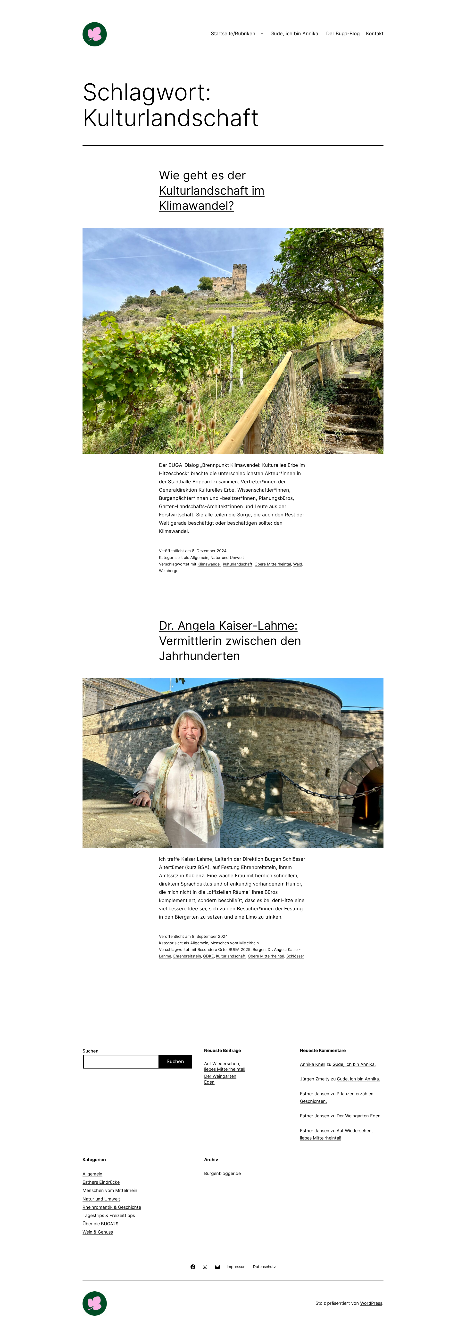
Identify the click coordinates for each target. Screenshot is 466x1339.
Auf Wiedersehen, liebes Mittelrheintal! (224, 1066)
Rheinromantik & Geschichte (112, 1207)
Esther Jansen (314, 1093)
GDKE (208, 956)
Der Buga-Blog (343, 33)
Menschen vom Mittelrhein (234, 942)
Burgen (259, 949)
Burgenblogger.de (222, 1173)
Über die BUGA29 (100, 1223)
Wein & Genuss (98, 1232)
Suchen (91, 1050)
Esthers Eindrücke (101, 1182)
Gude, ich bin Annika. (295, 33)
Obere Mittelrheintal (273, 564)
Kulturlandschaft (237, 564)
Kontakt (374, 33)
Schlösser (295, 956)
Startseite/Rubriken (233, 33)
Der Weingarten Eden (220, 1079)
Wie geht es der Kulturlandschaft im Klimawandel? (212, 190)
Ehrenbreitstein (187, 956)
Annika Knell (312, 1064)
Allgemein (199, 557)
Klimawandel (209, 564)
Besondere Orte (212, 949)
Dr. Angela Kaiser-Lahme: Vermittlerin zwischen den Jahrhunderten (230, 640)
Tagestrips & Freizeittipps (109, 1215)
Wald (297, 564)
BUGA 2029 (239, 949)
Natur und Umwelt (227, 557)
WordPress (371, 1303)
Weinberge (168, 570)
